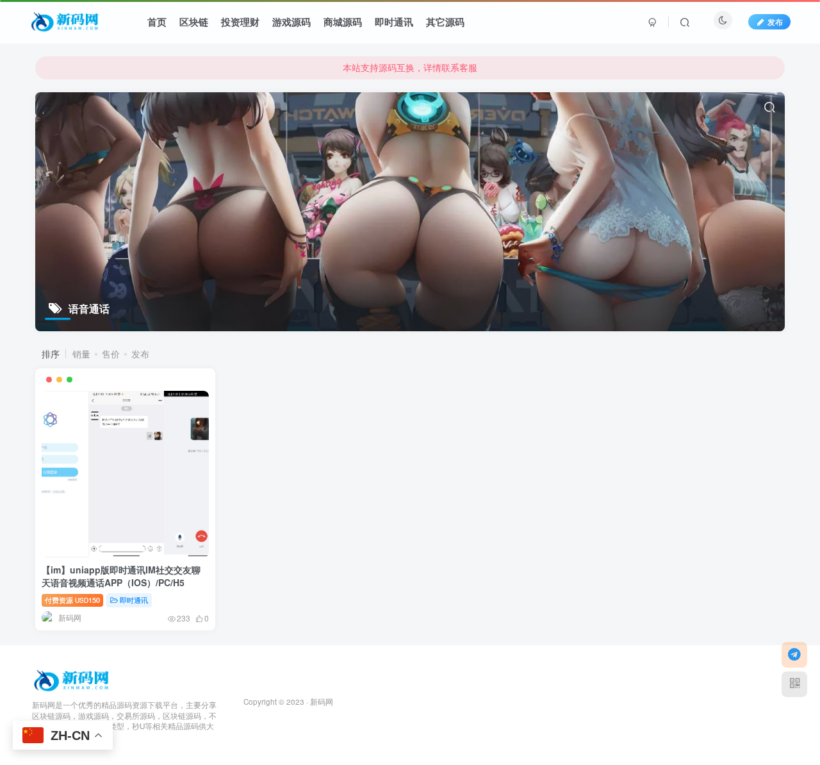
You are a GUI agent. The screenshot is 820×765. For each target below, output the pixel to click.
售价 (111, 353)
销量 (81, 353)
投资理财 (240, 22)
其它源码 (445, 22)
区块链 (193, 22)
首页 (157, 22)
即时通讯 (394, 22)
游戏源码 (291, 22)
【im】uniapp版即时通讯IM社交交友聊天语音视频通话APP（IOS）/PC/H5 (121, 576)
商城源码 (343, 22)
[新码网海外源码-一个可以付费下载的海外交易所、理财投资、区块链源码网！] (72, 679)
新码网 (321, 701)
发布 (775, 21)
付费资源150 (72, 600)
